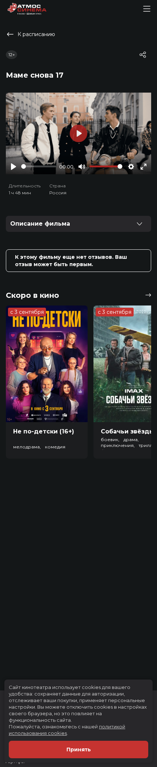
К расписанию (36, 34)
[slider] (38, 166)
